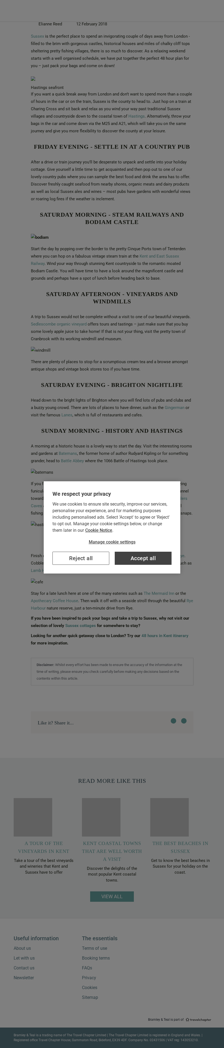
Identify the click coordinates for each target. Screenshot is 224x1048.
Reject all (81, 558)
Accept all (143, 558)
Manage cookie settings (112, 542)
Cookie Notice (98, 530)
